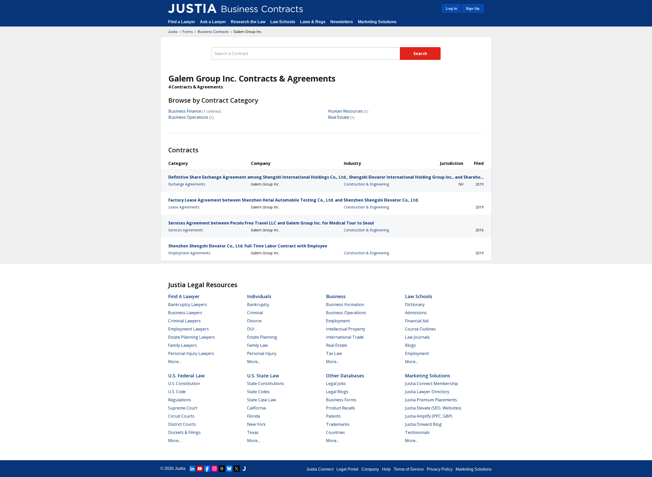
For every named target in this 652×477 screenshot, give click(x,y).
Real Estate (338, 117)
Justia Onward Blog (423, 424)
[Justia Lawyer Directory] (244, 469)
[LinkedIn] (192, 469)
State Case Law (261, 400)
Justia (173, 32)
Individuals (259, 296)
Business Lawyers (185, 312)
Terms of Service (409, 469)
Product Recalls (340, 408)
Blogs (410, 345)
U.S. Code (177, 391)
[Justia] (192, 8)
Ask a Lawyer (213, 22)
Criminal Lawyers (184, 321)
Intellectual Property (345, 329)
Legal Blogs (337, 391)
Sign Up (473, 8)
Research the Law (248, 22)
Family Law (257, 345)
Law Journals (417, 337)
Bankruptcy (258, 304)
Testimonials (417, 432)
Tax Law (334, 353)
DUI (250, 329)
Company (370, 469)
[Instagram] (214, 469)
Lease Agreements (183, 207)
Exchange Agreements (186, 184)
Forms (187, 32)
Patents (333, 416)
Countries (335, 432)
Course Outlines (420, 329)
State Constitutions (265, 383)
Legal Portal (347, 469)
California (256, 408)
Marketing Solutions (377, 22)
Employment (338, 321)
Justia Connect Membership (431, 383)
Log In (451, 8)
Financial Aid (416, 321)
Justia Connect (319, 469)
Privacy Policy (440, 469)
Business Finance (184, 111)
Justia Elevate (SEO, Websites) (433, 408)
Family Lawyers (182, 345)
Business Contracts (213, 32)
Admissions (416, 312)
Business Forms (341, 400)
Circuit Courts (181, 416)
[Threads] (222, 469)
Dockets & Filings (184, 432)
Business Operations (188, 117)
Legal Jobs (336, 383)
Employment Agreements (189, 252)
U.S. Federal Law (186, 376)
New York (256, 424)
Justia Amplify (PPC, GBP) (428, 416)
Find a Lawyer (181, 22)
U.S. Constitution (184, 383)
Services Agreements (185, 230)
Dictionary (415, 304)
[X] (237, 469)
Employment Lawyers (188, 329)
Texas (253, 432)
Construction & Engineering (366, 184)
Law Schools (282, 22)
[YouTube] (200, 469)
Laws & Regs (312, 22)
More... (174, 361)
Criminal (255, 312)
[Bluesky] (229, 469)
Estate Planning (262, 337)
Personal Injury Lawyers (191, 353)
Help (386, 469)
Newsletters (341, 22)
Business (336, 296)
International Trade (345, 337)
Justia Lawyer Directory (427, 391)
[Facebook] (207, 469)
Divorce (254, 321)
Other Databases (345, 376)
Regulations (179, 400)
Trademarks (337, 424)
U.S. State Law (263, 376)
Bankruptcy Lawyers (187, 304)
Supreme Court (182, 408)
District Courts (182, 424)
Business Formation (345, 304)
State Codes (258, 391)
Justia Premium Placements (431, 400)
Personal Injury (261, 353)
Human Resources (345, 111)
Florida (253, 416)
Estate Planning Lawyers (191, 337)
